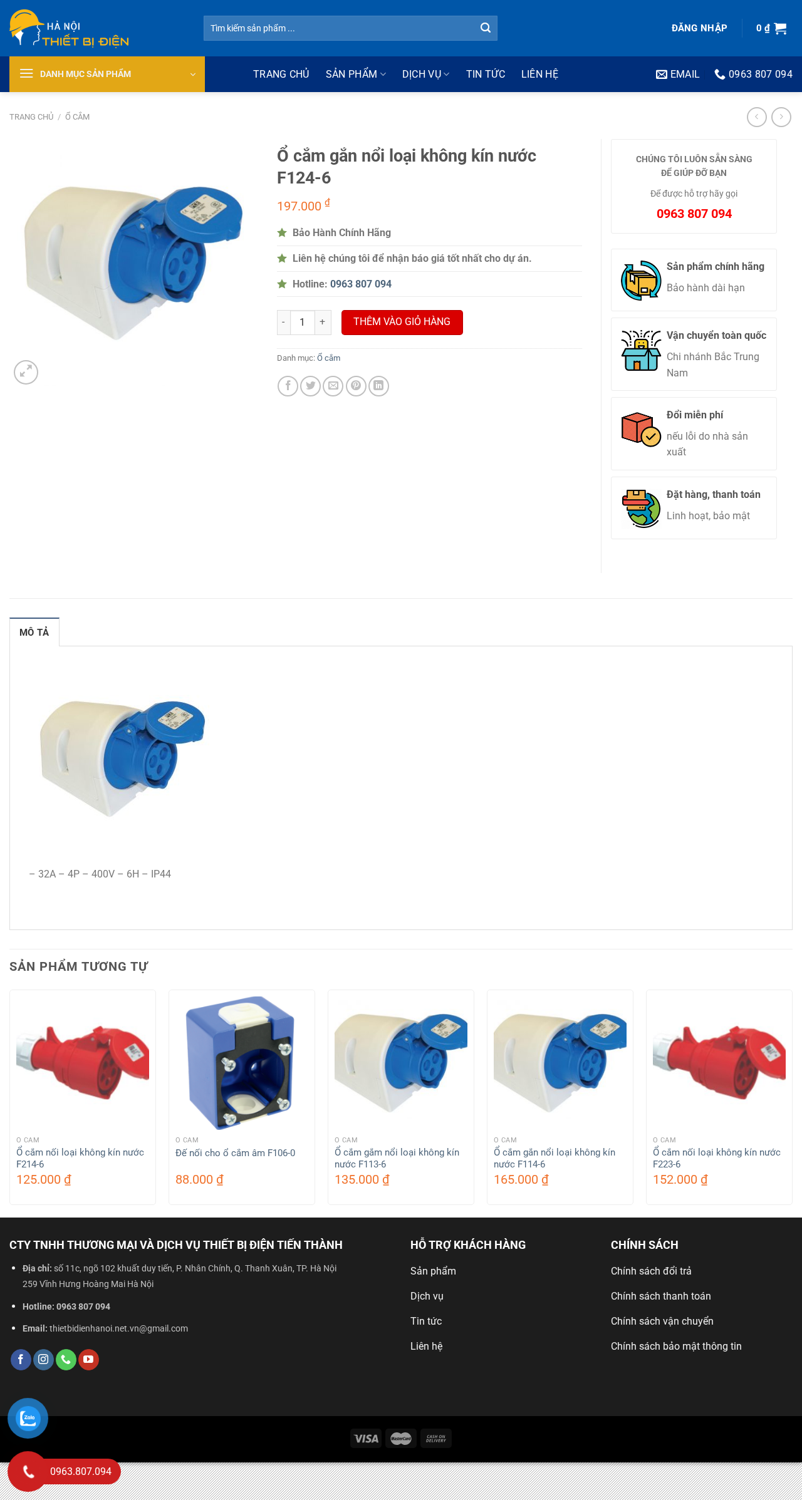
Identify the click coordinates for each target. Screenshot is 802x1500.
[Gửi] (486, 28)
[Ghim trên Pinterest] (356, 386)
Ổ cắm (77, 117)
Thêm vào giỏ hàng (401, 322)
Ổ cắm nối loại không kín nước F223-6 (717, 1159)
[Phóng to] (26, 372)
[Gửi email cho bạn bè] (333, 386)
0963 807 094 (83, 1306)
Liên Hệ (539, 74)
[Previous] (10, 1102)
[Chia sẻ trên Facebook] (288, 386)
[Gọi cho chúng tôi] (66, 1359)
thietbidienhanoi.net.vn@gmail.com (118, 1328)
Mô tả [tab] (34, 632)
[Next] (792, 1102)
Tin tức (485, 74)
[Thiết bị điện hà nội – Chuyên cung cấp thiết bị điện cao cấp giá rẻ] (97, 28)
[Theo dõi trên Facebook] (21, 1359)
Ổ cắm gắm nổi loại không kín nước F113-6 (397, 1159)
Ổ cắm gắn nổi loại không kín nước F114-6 (554, 1159)
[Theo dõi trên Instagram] (43, 1359)
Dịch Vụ (421, 74)
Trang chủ (31, 117)
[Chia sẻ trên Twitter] (310, 386)
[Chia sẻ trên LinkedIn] (378, 386)
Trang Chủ (281, 74)
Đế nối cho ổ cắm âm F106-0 (235, 1153)
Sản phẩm (352, 74)
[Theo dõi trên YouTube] (88, 1359)
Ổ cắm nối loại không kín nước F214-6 (80, 1159)
